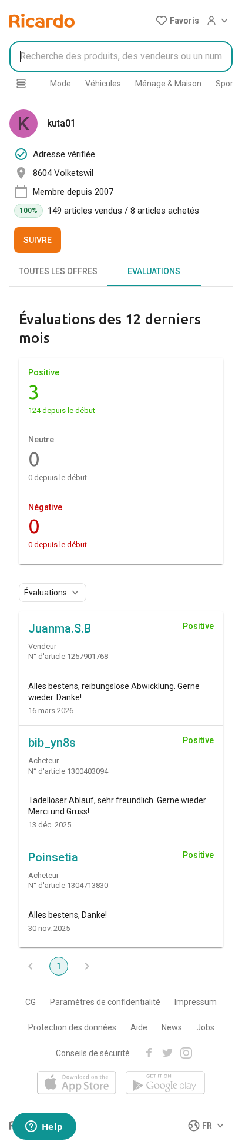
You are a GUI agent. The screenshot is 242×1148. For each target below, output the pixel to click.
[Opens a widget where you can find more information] (44, 1127)
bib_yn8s (52, 743)
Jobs (205, 1027)
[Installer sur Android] (165, 1083)
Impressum (195, 1002)
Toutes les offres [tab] (58, 271)
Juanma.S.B (59, 628)
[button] (177, 21)
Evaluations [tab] (153, 271)
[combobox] (121, 56)
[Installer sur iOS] (76, 1083)
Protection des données (72, 1027)
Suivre (37, 240)
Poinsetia (53, 857)
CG (30, 1002)
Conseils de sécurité (93, 1053)
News (172, 1027)
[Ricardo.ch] (42, 21)
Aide (138, 1027)
